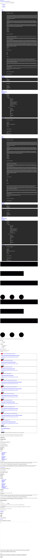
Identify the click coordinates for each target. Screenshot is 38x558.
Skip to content (2, 0)
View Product (2, 432)
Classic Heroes (11, 225)
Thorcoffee (8, 30)
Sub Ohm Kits (8, 86)
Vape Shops (3, 244)
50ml (7, 53)
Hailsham (8, 125)
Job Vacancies (3, 459)
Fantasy (9, 224)
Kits (2, 81)
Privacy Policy (3, 480)
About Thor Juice (4, 456)
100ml (7, 54)
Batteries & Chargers (4, 91)
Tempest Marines (12, 115)
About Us (8, 132)
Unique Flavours (8, 69)
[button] (19, 300)
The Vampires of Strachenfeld (13, 229)
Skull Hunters (11, 113)
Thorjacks (11, 227)
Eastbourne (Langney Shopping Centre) (11, 124)
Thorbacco (8, 29)
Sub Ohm (4, 342)
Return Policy (3, 453)
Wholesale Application (4, 486)
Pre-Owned (8, 95)
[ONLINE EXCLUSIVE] (4, 426)
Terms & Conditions (4, 452)
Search (1, 3)
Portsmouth (8, 126)
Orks (10, 112)
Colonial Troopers (12, 110)
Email (1, 556)
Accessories (8, 94)
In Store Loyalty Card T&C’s (5, 488)
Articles (3, 458)
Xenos (10, 116)
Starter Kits (8, 85)
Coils (7, 78)
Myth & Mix (3, 202)
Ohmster (7, 27)
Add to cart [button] (2, 379)
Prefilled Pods (8, 80)
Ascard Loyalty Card (9, 133)
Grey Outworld (11, 109)
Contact (3, 482)
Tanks (2, 217)
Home (2, 9)
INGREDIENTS (2, 493)
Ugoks (10, 114)
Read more (2, 359)
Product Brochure (4, 487)
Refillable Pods (8, 79)
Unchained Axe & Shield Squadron (13, 228)
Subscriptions (8, 31)
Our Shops (3, 454)
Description (1, 337)
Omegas (11, 111)
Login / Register (4, 4)
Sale (2, 10)
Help (3, 5)
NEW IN (3, 76)
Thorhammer (3, 93)
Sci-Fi (9, 107)
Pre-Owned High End (4, 92)
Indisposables (8, 28)
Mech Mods (4, 346)
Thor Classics (8, 19)
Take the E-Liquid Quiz (9, 200)
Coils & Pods (3, 77)
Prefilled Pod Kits (8, 87)
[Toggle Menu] (0, 135)
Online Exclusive (5, 345)
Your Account (3, 457)
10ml (7, 52)
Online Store (3, 484)
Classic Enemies (11, 226)
